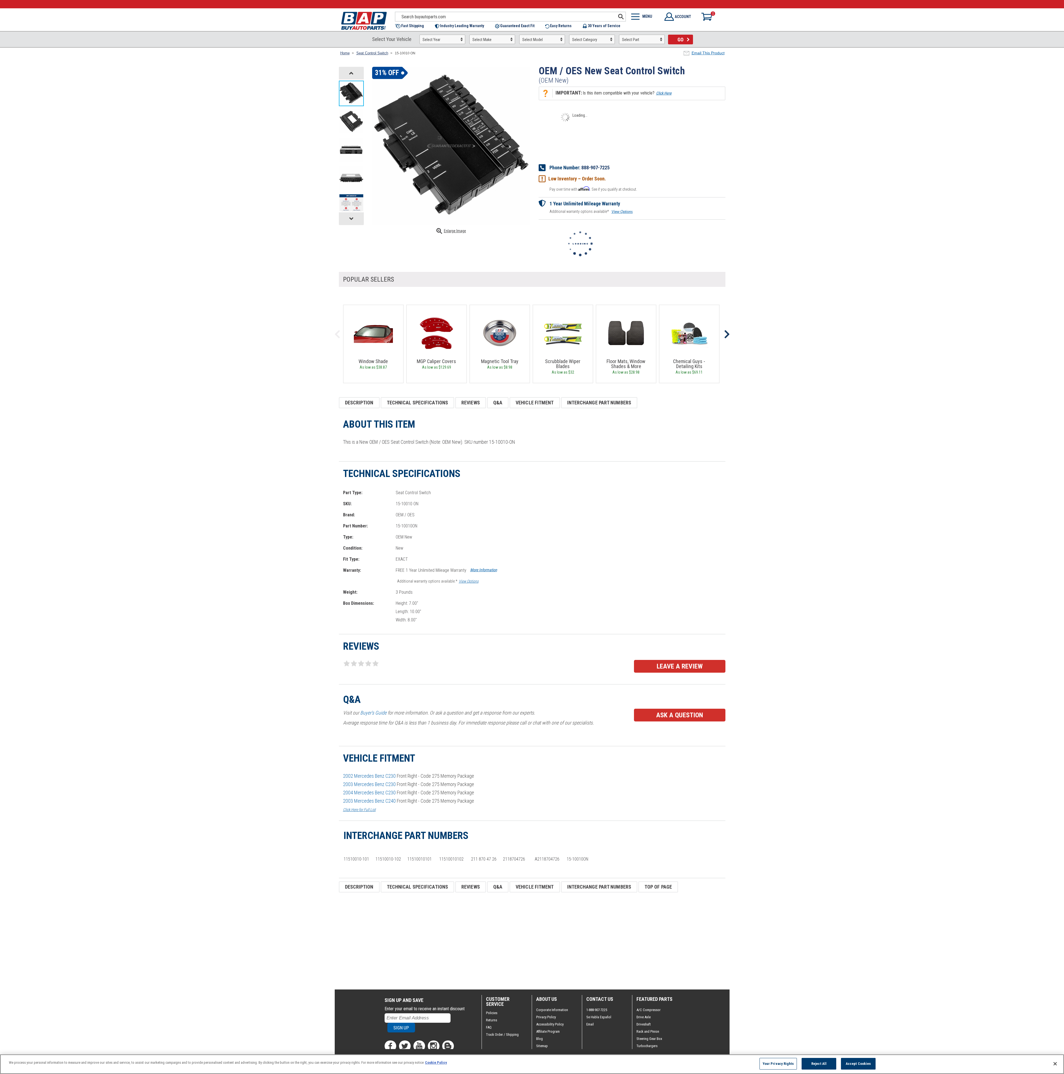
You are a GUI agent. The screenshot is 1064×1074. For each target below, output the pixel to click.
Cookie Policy (436, 1062)
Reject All (819, 1064)
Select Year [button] (431, 39)
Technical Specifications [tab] (417, 402)
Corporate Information (552, 1010)
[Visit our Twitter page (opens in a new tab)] (405, 1046)
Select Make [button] (482, 39)
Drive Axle (643, 1017)
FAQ (489, 1027)
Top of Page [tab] (658, 887)
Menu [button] (647, 16)
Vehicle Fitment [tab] (535, 402)
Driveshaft (643, 1024)
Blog (539, 1039)
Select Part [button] (630, 39)
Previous (337, 334)
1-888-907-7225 (596, 1010)
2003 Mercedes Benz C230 (369, 784)
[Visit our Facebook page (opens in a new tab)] (390, 1046)
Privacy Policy (546, 1017)
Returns (491, 1020)
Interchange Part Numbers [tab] (599, 402)
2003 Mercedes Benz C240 (369, 801)
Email (590, 1024)
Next (727, 334)
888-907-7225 (595, 167)
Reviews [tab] (470, 402)
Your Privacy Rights (778, 1064)
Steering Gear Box (649, 1039)
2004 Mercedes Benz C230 (369, 792)
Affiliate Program (548, 1031)
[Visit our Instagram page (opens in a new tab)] (433, 1046)
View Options (622, 212)
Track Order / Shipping (502, 1034)
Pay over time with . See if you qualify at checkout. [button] (593, 189)
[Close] (1055, 1064)
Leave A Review (680, 666)
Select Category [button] (584, 39)
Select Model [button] (532, 39)
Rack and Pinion (647, 1031)
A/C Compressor (648, 1010)
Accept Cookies (858, 1064)
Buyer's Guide (373, 713)
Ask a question (679, 715)
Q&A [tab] (497, 402)
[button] (412, 26)
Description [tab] (359, 402)
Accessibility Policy (550, 1024)
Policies (491, 1013)
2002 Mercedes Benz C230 (369, 776)
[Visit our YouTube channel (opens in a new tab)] (419, 1046)
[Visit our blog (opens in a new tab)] (448, 1046)
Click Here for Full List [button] (359, 809)
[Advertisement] (505, 941)
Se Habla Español (598, 1017)
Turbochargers (647, 1046)
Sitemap (542, 1046)
